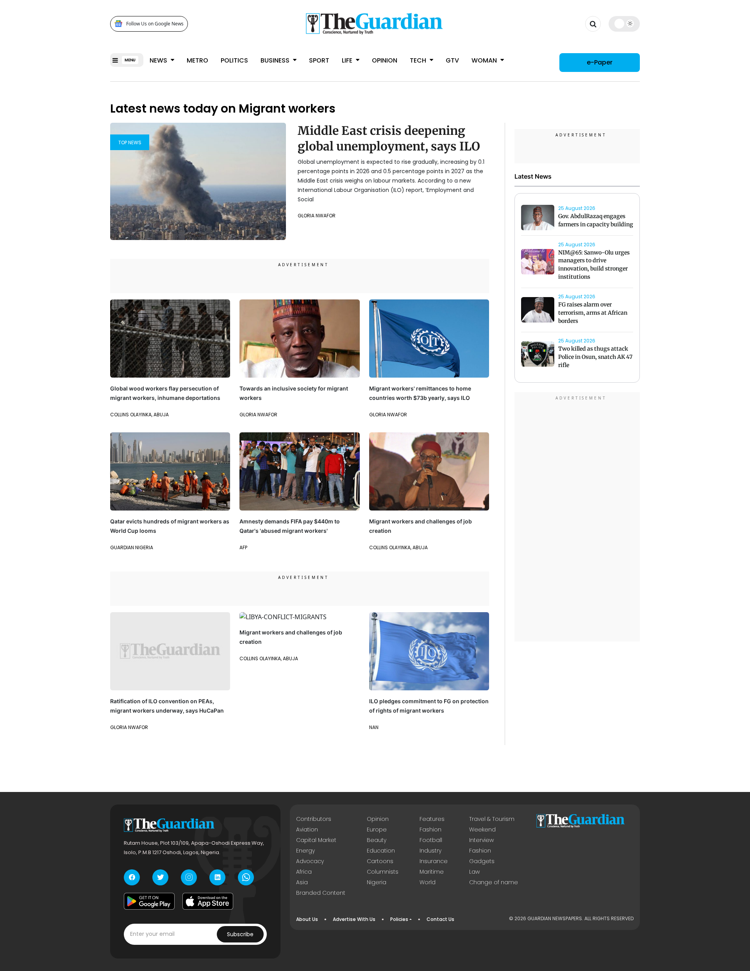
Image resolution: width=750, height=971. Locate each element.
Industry (430, 851)
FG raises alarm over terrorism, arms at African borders (592, 313)
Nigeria (376, 882)
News (159, 60)
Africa (304, 872)
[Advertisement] (577, 518)
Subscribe (240, 934)
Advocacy (310, 861)
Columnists (382, 872)
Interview (481, 840)
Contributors (313, 819)
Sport (319, 60)
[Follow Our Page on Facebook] (132, 877)
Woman (484, 60)
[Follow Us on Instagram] (189, 877)
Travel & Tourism (491, 819)
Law (474, 872)
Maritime (432, 872)
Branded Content (320, 893)
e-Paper (599, 62)
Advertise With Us (354, 919)
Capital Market (316, 840)
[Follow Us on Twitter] (160, 877)
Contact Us (440, 919)
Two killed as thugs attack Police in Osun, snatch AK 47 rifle (595, 357)
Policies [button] (399, 919)
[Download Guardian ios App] (207, 901)
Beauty (376, 840)
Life (348, 60)
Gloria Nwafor (317, 215)
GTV (452, 60)
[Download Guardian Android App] (149, 901)
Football (431, 840)
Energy (305, 851)
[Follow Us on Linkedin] (217, 877)
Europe (377, 829)
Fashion (430, 829)
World (428, 882)
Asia (302, 882)
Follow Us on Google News (155, 23)
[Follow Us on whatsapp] (246, 877)
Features (432, 819)
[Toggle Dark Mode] (624, 23)
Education (381, 851)
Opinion (384, 60)
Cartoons (380, 861)
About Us (307, 919)
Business (276, 60)
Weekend (482, 829)
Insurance (434, 861)
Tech (419, 60)
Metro (197, 60)
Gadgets (482, 861)
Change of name (493, 882)
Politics (234, 60)
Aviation (307, 829)
